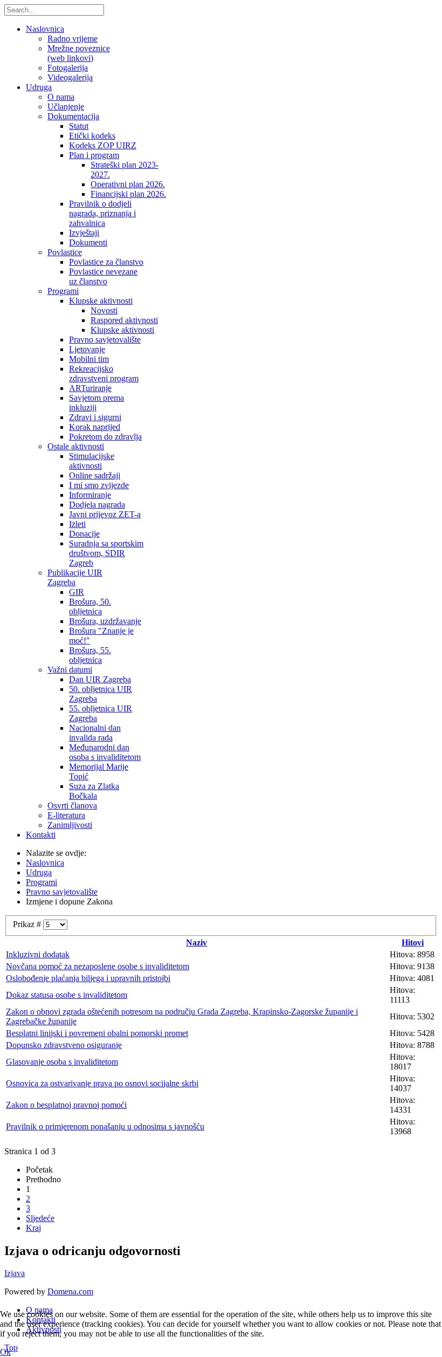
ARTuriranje (90, 388)
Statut (78, 126)
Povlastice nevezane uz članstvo (103, 276)
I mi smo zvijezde (99, 485)
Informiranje (90, 494)
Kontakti (41, 834)
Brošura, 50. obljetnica (90, 606)
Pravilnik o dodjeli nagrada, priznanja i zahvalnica (102, 213)
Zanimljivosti (69, 825)
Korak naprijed (94, 426)
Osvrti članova (72, 805)
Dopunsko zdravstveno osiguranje (64, 1045)
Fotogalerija (67, 67)
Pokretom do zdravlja (105, 436)
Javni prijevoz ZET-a (105, 514)
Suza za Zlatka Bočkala (94, 791)
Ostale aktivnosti (75, 446)
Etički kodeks (92, 135)
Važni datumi (69, 669)
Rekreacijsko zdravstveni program (104, 373)
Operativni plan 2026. (128, 184)
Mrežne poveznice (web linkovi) (78, 53)
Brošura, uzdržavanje (105, 621)
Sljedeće (40, 1218)
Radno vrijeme (72, 38)
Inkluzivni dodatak (38, 954)
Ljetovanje (87, 349)
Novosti (104, 310)
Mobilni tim (89, 359)
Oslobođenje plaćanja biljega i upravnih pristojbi (88, 978)
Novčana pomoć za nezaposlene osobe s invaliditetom (97, 966)
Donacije (84, 533)
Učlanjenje (65, 106)
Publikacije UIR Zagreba (74, 577)
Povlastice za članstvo (106, 261)
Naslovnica (45, 28)
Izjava (14, 1273)
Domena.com (70, 1291)
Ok (5, 1351)
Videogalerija (70, 77)
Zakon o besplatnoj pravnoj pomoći (66, 1104)
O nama (60, 96)
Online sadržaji (94, 475)
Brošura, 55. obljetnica (90, 655)
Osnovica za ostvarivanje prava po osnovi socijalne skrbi (102, 1083)
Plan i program (94, 155)
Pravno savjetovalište (105, 339)
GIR (76, 592)
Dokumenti (88, 242)
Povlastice (64, 252)
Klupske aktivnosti (101, 300)
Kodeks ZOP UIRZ (102, 145)
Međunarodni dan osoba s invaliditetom (105, 752)
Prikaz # (28, 924)
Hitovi (413, 942)
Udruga (39, 87)
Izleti (77, 524)
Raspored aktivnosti (124, 320)
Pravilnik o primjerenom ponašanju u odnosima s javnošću (105, 1126)
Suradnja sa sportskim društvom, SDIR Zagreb (106, 553)
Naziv (196, 942)
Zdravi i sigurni (95, 417)
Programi (63, 291)
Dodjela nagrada (97, 504)
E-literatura (66, 815)
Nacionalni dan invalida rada (95, 732)
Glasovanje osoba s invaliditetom (62, 1061)
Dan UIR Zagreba (100, 679)
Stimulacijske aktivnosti (91, 460)
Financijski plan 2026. (128, 193)
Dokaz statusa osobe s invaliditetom (66, 994)
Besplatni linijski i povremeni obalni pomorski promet (97, 1033)
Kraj (33, 1227)
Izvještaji (84, 232)
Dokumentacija (73, 116)
